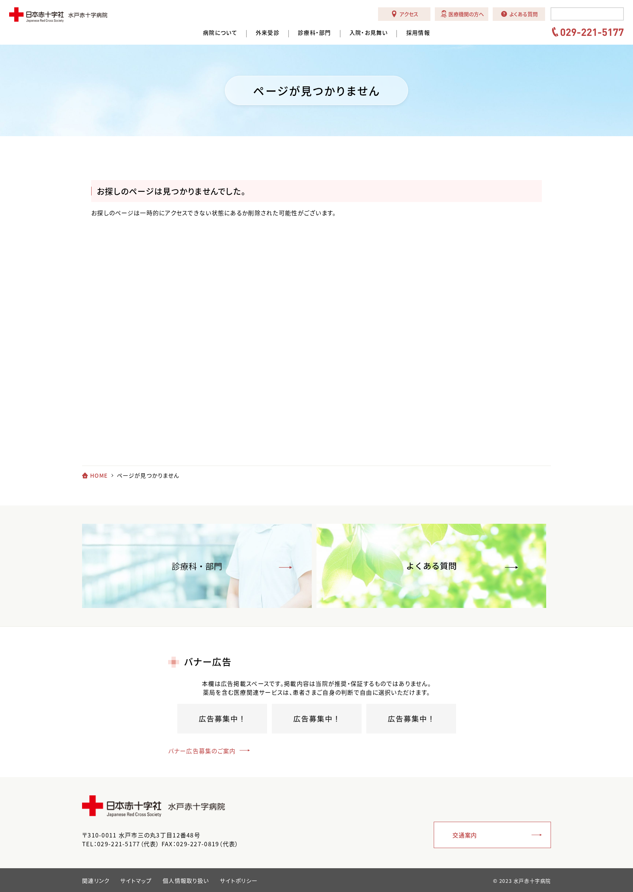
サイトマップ (136, 881)
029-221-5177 (592, 32)
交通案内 (464, 835)
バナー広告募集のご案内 (202, 750)
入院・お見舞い (368, 33)
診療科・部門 (314, 33)
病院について (220, 33)
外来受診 (268, 33)
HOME (99, 475)
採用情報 (418, 33)
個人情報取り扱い (186, 881)
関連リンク (95, 881)
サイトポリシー (239, 881)
